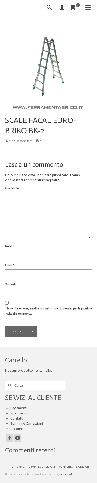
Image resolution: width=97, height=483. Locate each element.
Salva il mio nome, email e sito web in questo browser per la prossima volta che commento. (49, 311)
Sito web (10, 284)
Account (16, 429)
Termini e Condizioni (26, 423)
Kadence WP (65, 474)
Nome (9, 246)
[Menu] (87, 8)
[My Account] (62, 8)
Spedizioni (18, 413)
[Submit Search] (9, 385)
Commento (13, 188)
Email (9, 265)
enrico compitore (22, 141)
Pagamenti (18, 408)
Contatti (16, 418)
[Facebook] (9, 438)
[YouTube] (17, 438)
